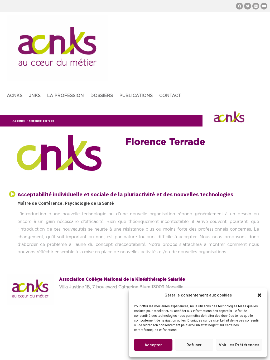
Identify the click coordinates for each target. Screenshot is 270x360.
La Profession (65, 96)
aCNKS (14, 96)
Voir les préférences (239, 345)
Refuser (194, 345)
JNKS (35, 96)
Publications (136, 96)
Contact (170, 96)
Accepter (153, 345)
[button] (259, 295)
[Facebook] (239, 6)
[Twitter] (247, 6)
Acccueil (19, 121)
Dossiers (101, 96)
